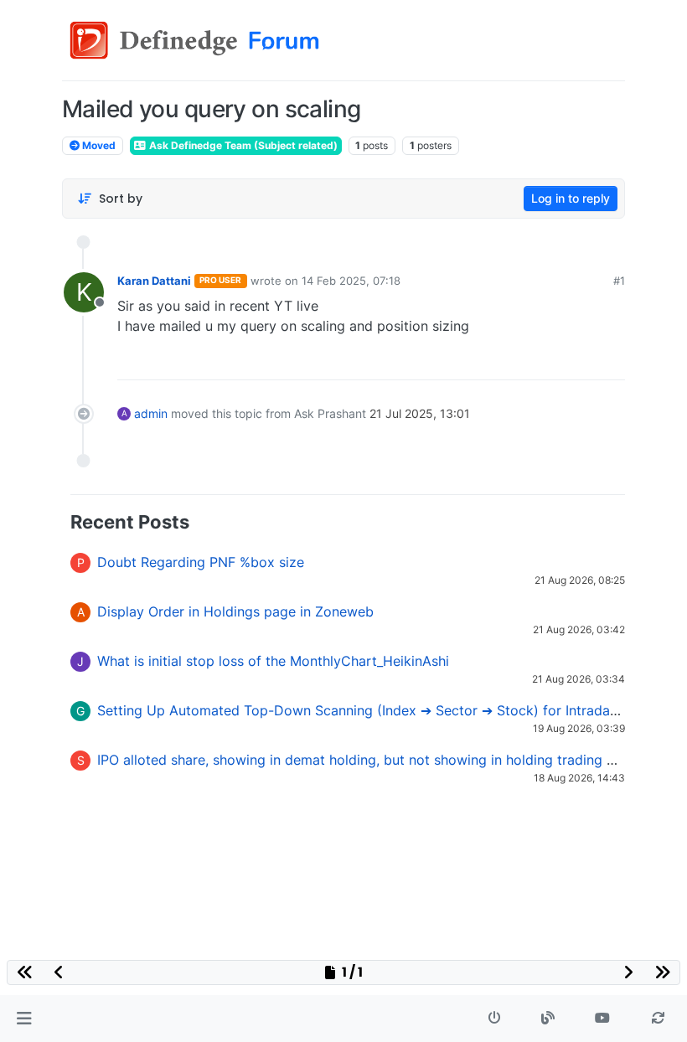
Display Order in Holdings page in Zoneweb (235, 611)
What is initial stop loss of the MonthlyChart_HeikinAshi (273, 661)
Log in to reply (570, 198)
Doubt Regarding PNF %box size (200, 562)
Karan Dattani (154, 280)
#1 (619, 280)
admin (151, 413)
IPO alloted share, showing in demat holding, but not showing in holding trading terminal (377, 759)
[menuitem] (492, 361)
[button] (24, 1018)
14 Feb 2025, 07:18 (351, 280)
